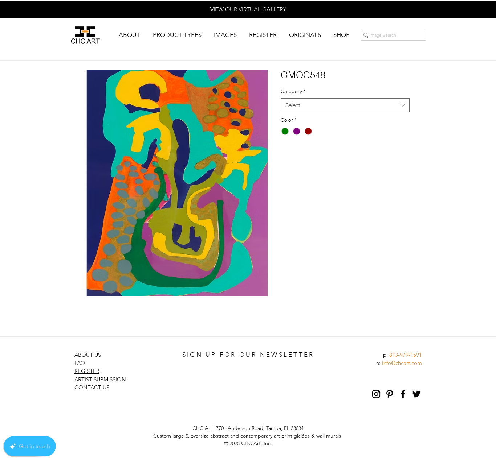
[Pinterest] (389, 394)
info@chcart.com (402, 363)
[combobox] (345, 105)
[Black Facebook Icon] (403, 394)
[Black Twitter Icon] (416, 394)
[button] (129, 35)
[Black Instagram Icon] (376, 394)
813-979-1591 (405, 354)
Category (293, 91)
